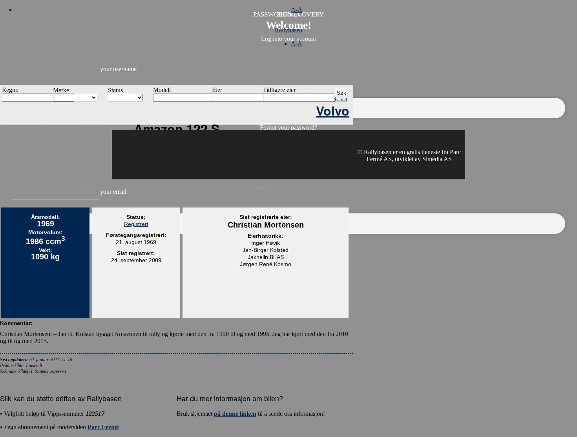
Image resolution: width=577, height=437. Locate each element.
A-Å (296, 9)
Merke (61, 90)
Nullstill (340, 99)
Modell (162, 89)
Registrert (136, 224)
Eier (217, 89)
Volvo (332, 110)
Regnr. (10, 89)
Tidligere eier (279, 89)
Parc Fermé (103, 427)
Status (115, 90)
